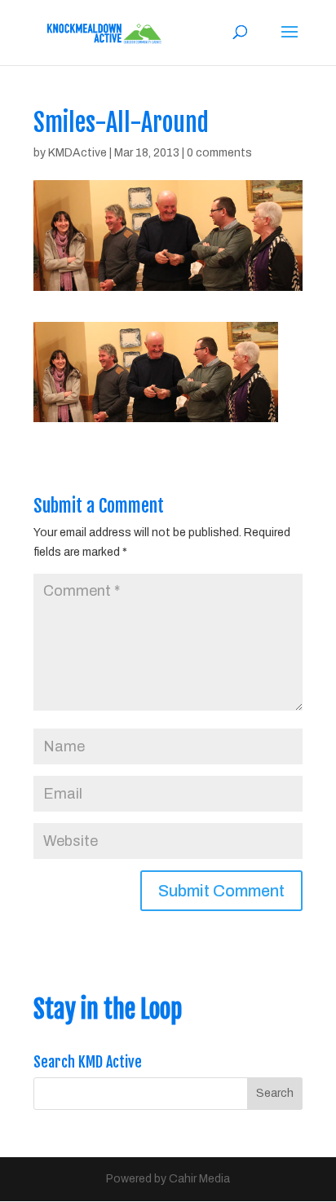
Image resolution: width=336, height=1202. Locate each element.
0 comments (219, 153)
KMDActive (77, 153)
